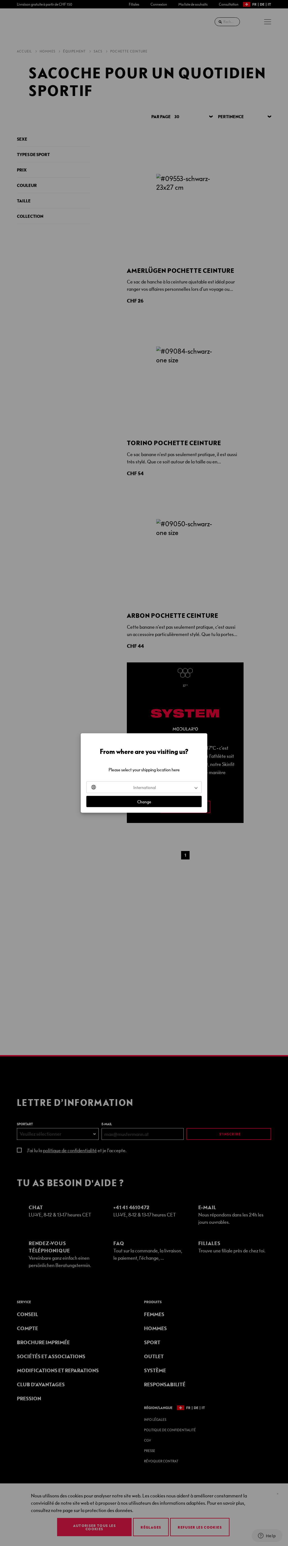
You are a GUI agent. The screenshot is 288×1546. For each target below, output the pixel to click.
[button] (144, 787)
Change (144, 801)
